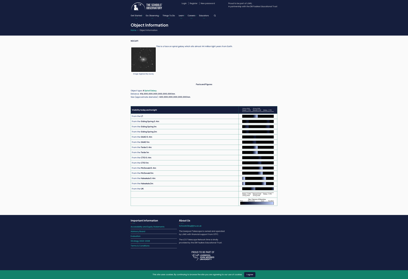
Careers (191, 15)
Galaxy (153, 90)
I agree (249, 274)
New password (208, 3)
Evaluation (135, 236)
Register (194, 3)
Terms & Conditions (140, 245)
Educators (204, 15)
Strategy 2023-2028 (140, 241)
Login (184, 3)
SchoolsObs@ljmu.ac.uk (190, 226)
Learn (181, 15)
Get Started (136, 15)
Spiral (147, 90)
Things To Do (169, 15)
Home (133, 30)
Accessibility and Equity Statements (147, 226)
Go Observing (152, 15)
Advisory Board (138, 231)
